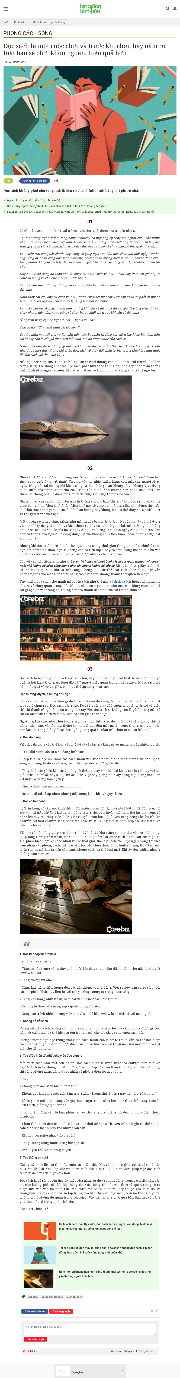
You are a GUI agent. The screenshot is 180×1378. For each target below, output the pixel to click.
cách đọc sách (120, 581)
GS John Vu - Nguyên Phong (49, 22)
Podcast (19, 22)
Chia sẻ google (61, 1311)
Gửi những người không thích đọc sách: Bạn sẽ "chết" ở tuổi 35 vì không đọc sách (56, 206)
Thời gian (129, 1351)
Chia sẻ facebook (34, 1311)
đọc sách (33, 1297)
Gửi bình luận (36, 1339)
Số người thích (147, 1351)
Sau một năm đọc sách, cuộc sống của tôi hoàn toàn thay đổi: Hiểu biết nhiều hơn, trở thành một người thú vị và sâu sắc (80, 211)
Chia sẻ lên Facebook (35, 180)
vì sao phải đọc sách (52, 1297)
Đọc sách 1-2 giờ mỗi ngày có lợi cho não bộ (33, 200)
